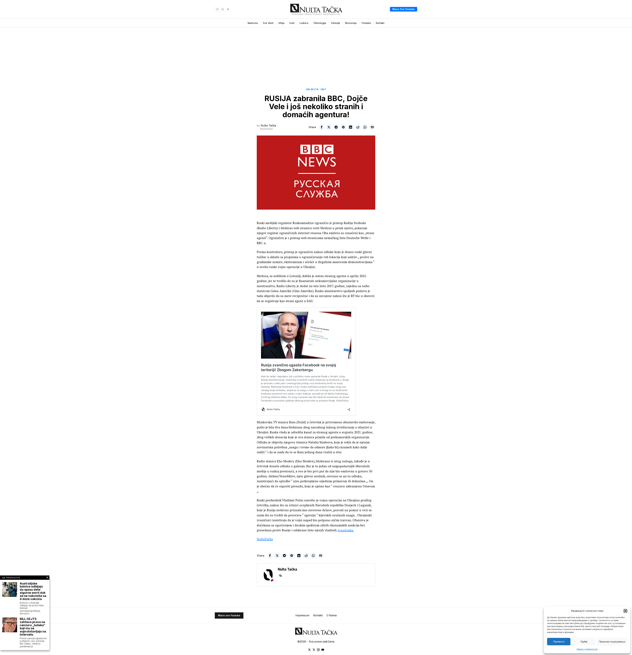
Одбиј (583, 641)
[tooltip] (322, 127)
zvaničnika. (346, 530)
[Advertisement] (316, 52)
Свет (323, 89)
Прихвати (559, 641)
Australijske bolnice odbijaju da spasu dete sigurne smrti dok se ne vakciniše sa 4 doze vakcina (33, 591)
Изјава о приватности (587, 649)
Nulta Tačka (268, 125)
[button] (625, 611)
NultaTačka (265, 539)
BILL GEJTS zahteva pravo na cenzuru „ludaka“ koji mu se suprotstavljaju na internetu (33, 626)
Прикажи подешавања (612, 641)
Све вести (312, 89)
